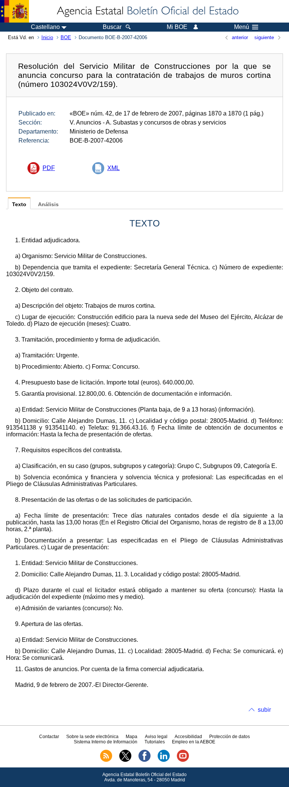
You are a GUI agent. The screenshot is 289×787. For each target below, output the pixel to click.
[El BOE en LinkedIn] (164, 760)
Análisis (48, 204)
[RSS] (106, 760)
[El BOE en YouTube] (183, 760)
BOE (66, 37)
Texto (19, 204)
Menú (241, 27)
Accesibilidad (188, 736)
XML (113, 168)
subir (264, 709)
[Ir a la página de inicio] (147, 11)
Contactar (49, 736)
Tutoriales (154, 741)
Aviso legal (156, 736)
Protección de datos (229, 736)
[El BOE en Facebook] (144, 760)
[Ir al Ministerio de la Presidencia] (14, 11)
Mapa (131, 736)
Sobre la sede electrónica (92, 736)
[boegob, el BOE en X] (125, 760)
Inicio (47, 37)
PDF (49, 168)
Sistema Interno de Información (105, 741)
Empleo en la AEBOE (193, 741)
